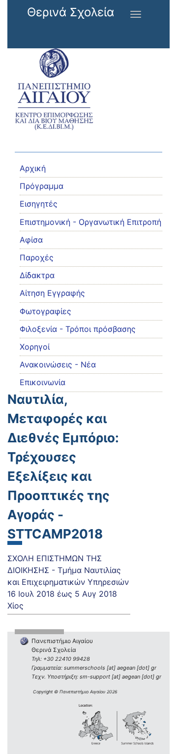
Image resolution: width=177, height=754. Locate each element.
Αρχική (33, 168)
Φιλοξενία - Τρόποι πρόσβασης (78, 329)
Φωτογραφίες (45, 311)
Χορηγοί (35, 347)
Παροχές (37, 257)
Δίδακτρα (37, 275)
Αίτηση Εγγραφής (52, 293)
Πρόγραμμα (41, 186)
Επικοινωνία (42, 382)
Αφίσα (31, 240)
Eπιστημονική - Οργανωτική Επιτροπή (90, 222)
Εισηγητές (39, 204)
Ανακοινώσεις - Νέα (58, 364)
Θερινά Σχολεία (70, 12)
